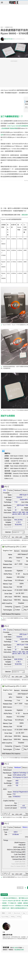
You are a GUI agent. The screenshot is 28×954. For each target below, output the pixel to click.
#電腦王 (3, 913)
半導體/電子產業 (9, 27)
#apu (24, 913)
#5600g (13, 916)
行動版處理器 (13, 128)
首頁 (2, 27)
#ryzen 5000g (4, 916)
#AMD (9, 913)
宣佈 (2, 135)
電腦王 (14, 2)
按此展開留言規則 (19, 949)
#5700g (19, 916)
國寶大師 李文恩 (8, 39)
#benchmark (17, 913)
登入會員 (15, 947)
